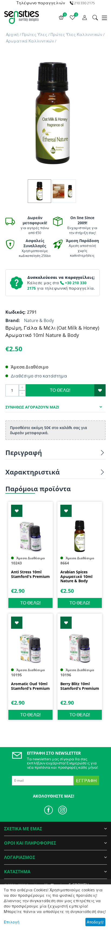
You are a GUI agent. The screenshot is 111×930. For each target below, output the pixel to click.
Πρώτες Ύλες (34, 34)
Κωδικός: (14, 312)
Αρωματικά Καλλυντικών (30, 41)
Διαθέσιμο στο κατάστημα (39, 376)
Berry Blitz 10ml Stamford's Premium (79, 686)
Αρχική (12, 34)
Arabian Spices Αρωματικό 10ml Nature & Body (76, 576)
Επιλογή (11, 922)
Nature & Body (39, 320)
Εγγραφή (86, 781)
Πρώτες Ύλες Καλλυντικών (76, 34)
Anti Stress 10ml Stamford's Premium (30, 574)
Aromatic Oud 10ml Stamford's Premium (30, 686)
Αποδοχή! (95, 922)
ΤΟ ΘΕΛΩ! (60, 390)
